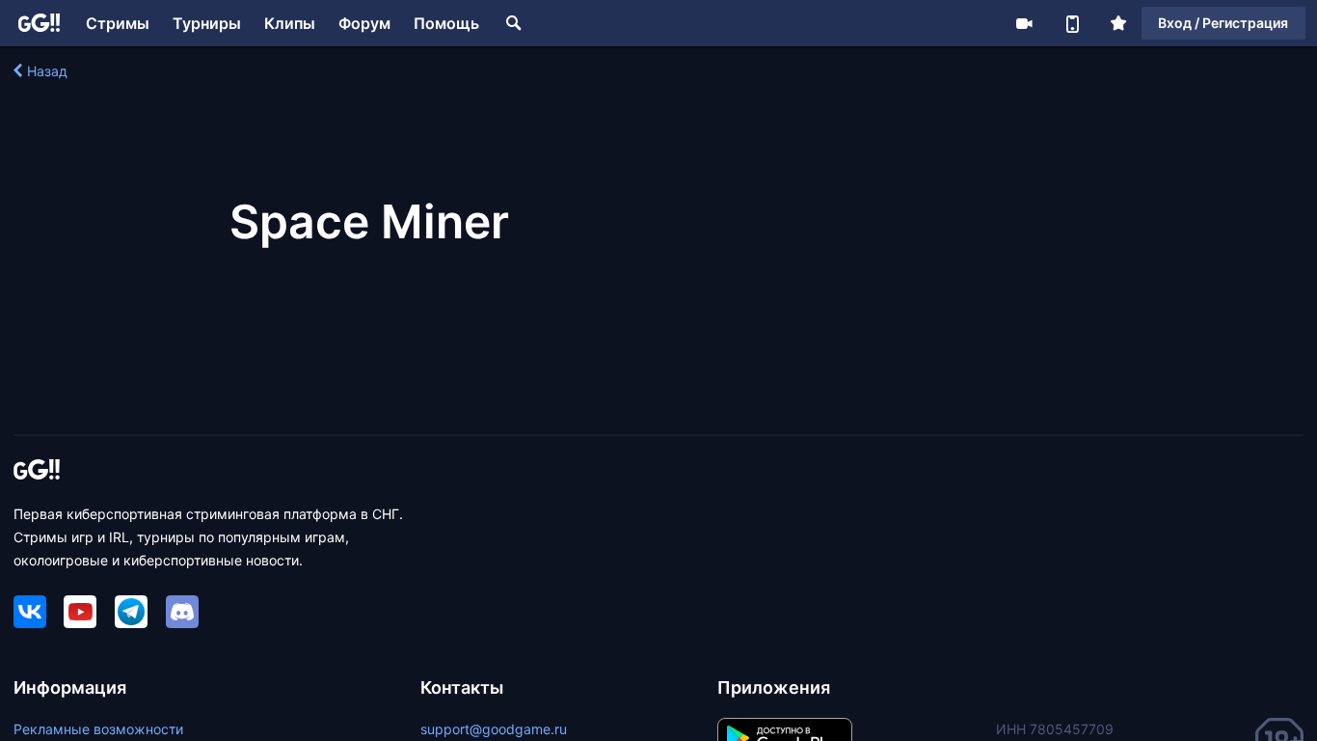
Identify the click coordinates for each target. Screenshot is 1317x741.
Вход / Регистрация (1223, 22)
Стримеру (1024, 23)
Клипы (289, 23)
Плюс (1118, 23)
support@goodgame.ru (493, 729)
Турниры (207, 23)
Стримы (117, 23)
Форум (364, 23)
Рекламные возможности (98, 729)
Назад (47, 71)
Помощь (446, 23)
